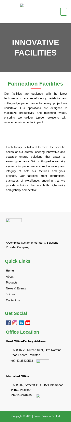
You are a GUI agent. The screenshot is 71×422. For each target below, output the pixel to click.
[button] (63, 12)
